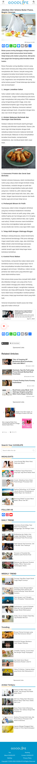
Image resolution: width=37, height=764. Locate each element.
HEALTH (6, 343)
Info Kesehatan (15, 343)
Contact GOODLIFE (27, 755)
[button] (33, 450)
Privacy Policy (27, 758)
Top (10, 752)
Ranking (27, 752)
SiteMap (9, 758)
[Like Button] (4, 326)
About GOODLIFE (9, 755)
